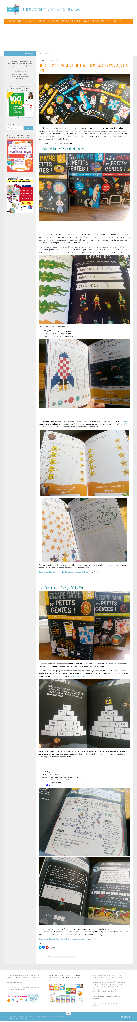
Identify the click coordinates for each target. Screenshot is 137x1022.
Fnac (94, 939)
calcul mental (55, 957)
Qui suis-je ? (118, 21)
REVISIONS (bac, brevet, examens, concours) (75, 21)
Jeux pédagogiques (53, 21)
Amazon (97, 572)
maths (72, 957)
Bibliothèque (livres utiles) (101, 21)
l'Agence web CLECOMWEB (18, 1018)
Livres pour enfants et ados (45, 54)
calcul (125, 421)
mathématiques (65, 957)
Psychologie (41, 21)
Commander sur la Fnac (63, 572)
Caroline (45, 60)
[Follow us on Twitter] (29, 53)
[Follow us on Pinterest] (32, 53)
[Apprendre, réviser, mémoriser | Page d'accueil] (13, 9)
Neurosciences (30, 21)
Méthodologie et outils (14, 21)
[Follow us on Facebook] (26, 53)
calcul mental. (79, 676)
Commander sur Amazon (62, 939)
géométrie (45, 785)
